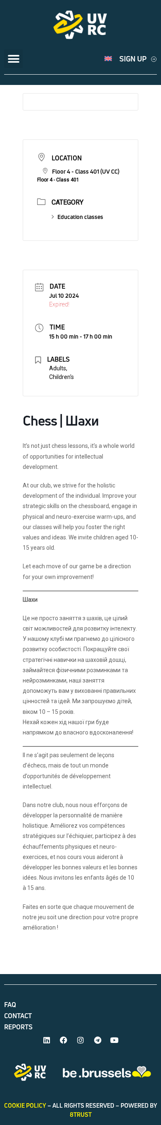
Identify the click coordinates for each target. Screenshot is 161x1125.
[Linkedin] (46, 1040)
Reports (18, 1026)
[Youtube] (114, 1040)
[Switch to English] (108, 58)
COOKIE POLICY (25, 1105)
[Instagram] (80, 1040)
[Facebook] (63, 1040)
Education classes (80, 217)
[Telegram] (97, 1040)
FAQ (10, 1004)
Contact (18, 1015)
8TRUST (81, 1114)
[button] (13, 58)
